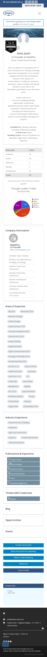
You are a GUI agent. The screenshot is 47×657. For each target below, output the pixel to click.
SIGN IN (39, 5)
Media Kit (23, 563)
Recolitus (41, 654)
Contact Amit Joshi (23, 545)
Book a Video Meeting (23, 557)
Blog (5, 634)
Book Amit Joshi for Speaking (23, 551)
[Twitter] (29, 2)
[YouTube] (36, 2)
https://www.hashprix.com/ (20, 250)
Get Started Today (26, 24)
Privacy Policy (14, 634)
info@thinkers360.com (16, 2)
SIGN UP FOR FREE (30, 5)
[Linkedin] (26, 2)
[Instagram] (32, 2)
